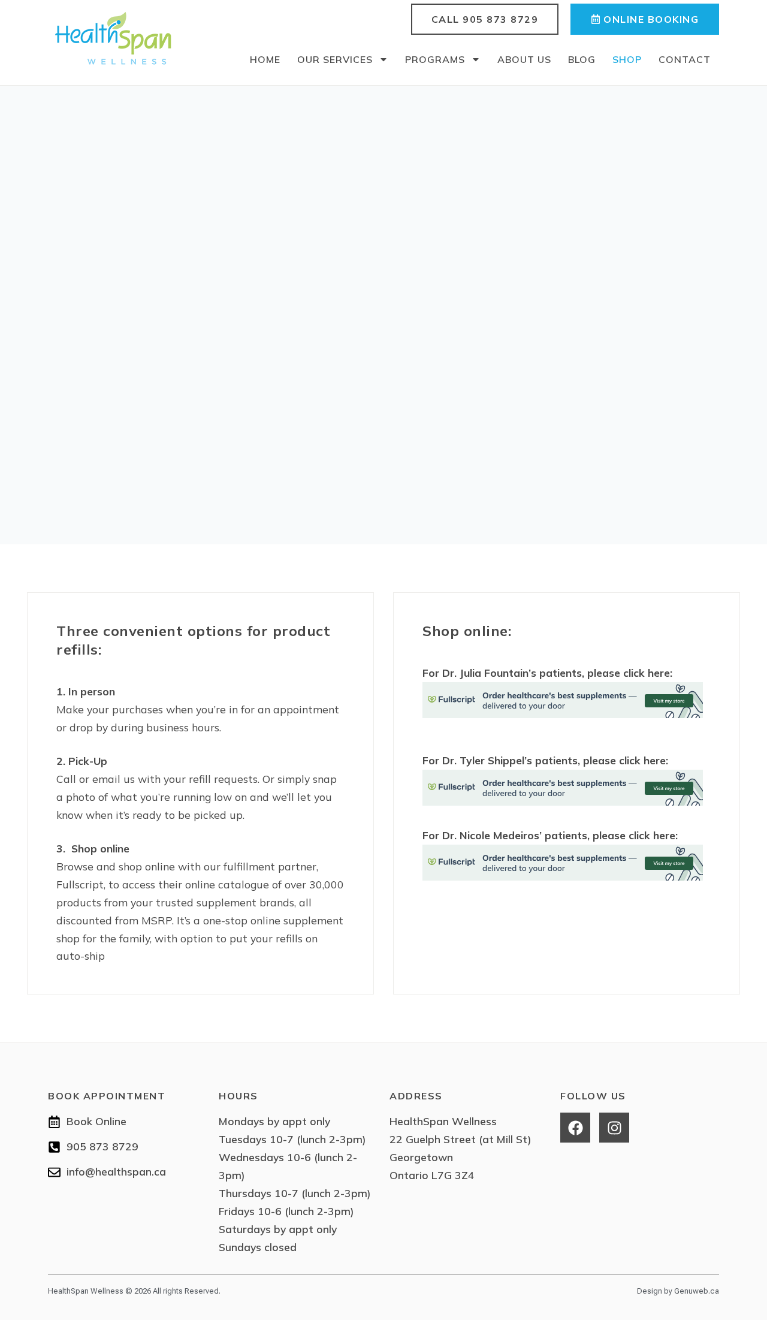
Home (265, 59)
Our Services (335, 59)
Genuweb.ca (696, 1290)
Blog (582, 59)
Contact (685, 59)
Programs (435, 59)
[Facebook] (575, 1128)
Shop (627, 59)
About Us (524, 59)
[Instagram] (614, 1128)
